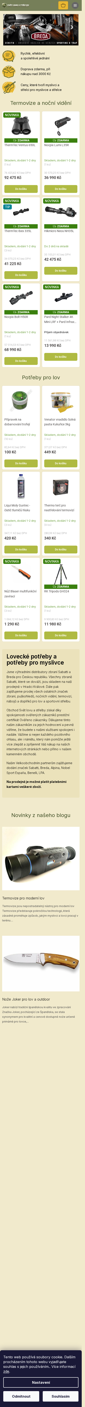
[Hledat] (52, 5)
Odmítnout (21, 1396)
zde (6, 1371)
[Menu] (75, 5)
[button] (6, 27)
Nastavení (41, 1382)
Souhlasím (61, 1396)
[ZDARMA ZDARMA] (61, 126)
